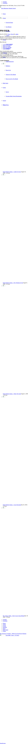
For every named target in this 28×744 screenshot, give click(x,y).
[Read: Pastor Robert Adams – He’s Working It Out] (4, 174)
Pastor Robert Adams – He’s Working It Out (13, 282)
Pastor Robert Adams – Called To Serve (12, 171)
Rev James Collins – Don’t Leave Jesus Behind (13, 615)
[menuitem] (17, 79)
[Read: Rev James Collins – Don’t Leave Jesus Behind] (4, 507)
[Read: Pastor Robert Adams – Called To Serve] (4, 63)
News (9, 34)
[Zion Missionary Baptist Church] (8, 8)
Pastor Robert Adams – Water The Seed (12, 393)
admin (17, 34)
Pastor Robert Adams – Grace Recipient (12, 504)
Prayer (12, 34)
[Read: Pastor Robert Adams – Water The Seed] (4, 285)
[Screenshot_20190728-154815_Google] (14, 18)
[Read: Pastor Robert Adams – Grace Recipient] (4, 396)
